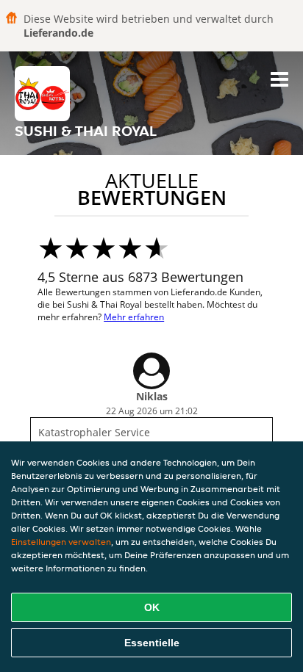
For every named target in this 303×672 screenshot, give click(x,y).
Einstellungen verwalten (61, 541)
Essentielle (151, 642)
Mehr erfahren (134, 317)
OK (152, 607)
